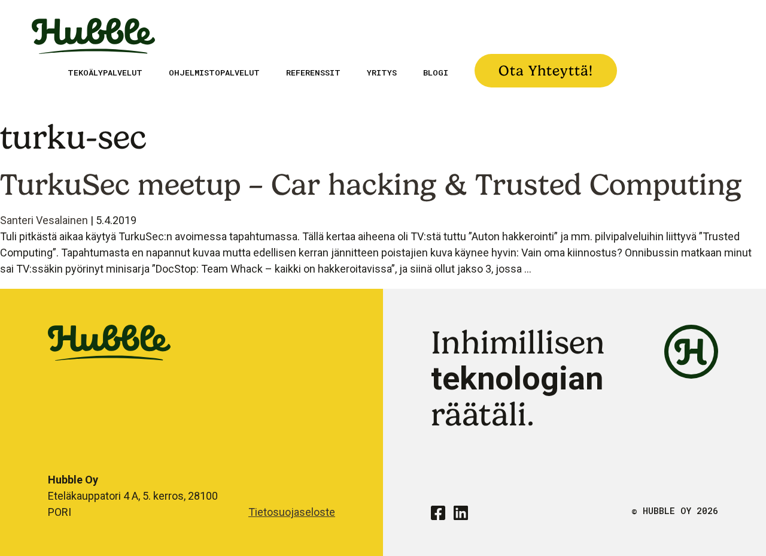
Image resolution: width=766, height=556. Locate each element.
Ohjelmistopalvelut (214, 72)
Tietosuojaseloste (291, 512)
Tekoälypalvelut (105, 72)
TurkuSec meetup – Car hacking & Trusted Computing (371, 184)
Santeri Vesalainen (44, 220)
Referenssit (313, 72)
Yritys (382, 72)
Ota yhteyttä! (545, 70)
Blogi (435, 72)
